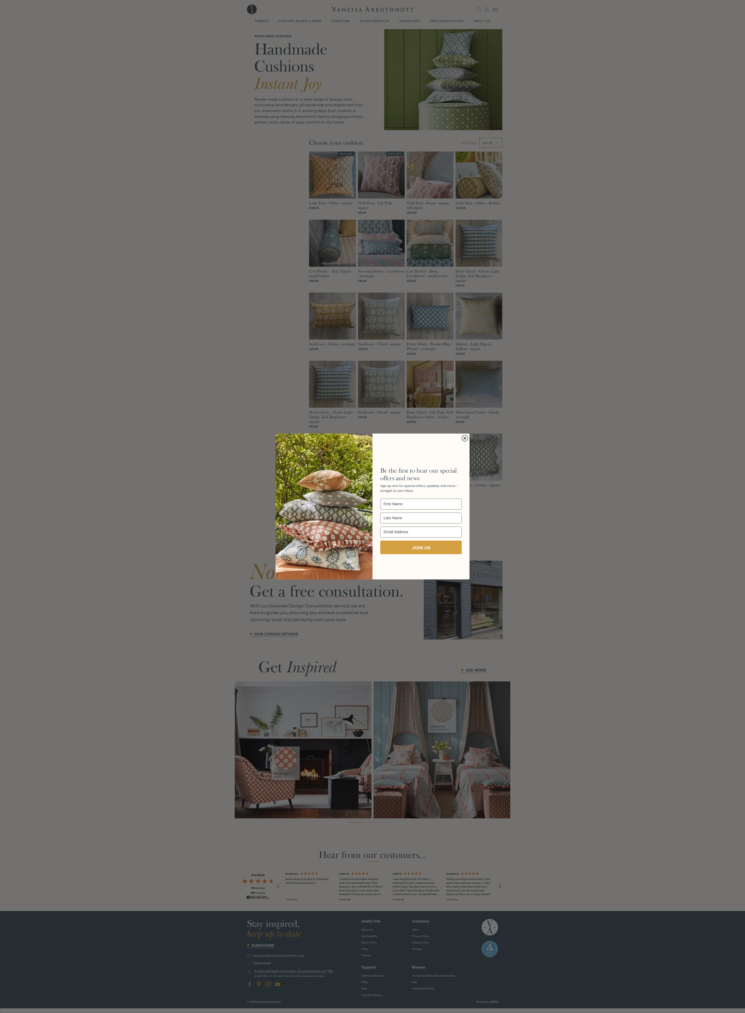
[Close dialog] (465, 438)
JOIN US (421, 547)
